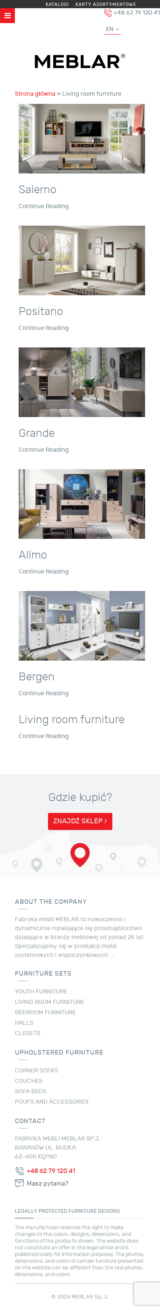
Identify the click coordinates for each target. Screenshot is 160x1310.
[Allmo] (82, 502)
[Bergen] (82, 624)
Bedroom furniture (45, 1012)
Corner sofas (36, 1070)
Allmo (33, 555)
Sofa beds (31, 1091)
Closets (28, 1033)
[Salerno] (82, 137)
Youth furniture (41, 991)
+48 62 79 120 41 (51, 1171)
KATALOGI (57, 4)
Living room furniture (72, 719)
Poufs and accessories (52, 1101)
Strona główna (35, 93)
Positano (41, 311)
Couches (28, 1081)
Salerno (38, 189)
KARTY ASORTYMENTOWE (106, 4)
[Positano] (82, 259)
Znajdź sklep (79, 821)
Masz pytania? (47, 1183)
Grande (37, 433)
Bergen (37, 676)
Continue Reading (44, 206)
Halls (24, 1023)
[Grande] (82, 381)
